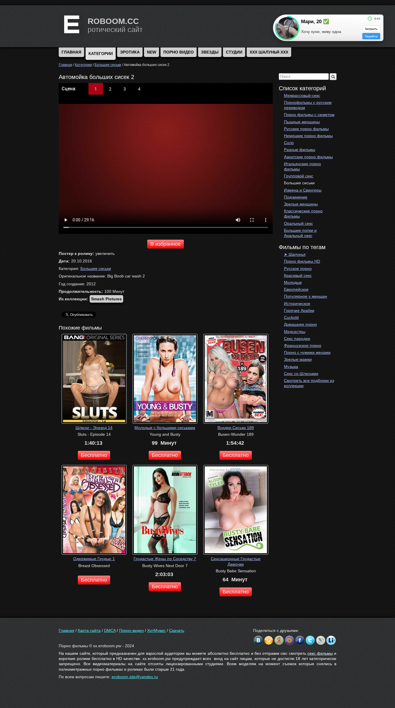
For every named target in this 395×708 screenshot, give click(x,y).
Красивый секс (298, 275)
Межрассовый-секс (302, 95)
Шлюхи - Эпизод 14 (93, 427)
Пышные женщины (302, 121)
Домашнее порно (300, 324)
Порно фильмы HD (302, 261)
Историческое (297, 303)
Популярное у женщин (305, 296)
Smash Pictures (106, 299)
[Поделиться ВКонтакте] (258, 640)
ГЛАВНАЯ (71, 52)
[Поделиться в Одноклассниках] (268, 640)
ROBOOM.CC (113, 21)
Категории (100, 53)
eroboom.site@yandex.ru (135, 676)
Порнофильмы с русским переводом (308, 105)
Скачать (176, 630)
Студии (234, 52)
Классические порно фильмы (303, 213)
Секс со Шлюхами (301, 373)
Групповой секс (298, 176)
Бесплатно (94, 455)
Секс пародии (297, 338)
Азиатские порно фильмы (308, 157)
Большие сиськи (299, 183)
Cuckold (291, 317)
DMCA (110, 630)
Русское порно (298, 268)
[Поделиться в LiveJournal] (320, 640)
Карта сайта (89, 630)
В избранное (165, 244)
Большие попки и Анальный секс (300, 233)
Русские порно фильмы (306, 128)
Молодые (293, 282)
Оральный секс (298, 223)
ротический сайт (115, 29)
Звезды (210, 52)
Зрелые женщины (301, 204)
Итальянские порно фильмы (302, 166)
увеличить (105, 253)
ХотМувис (156, 630)
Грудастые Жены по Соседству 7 (165, 558)
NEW (151, 52)
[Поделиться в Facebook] (299, 640)
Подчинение (295, 197)
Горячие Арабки (299, 310)
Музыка (291, 366)
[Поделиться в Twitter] (310, 640)
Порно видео (178, 52)
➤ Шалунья (295, 254)
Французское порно (302, 345)
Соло (289, 142)
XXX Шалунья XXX (269, 52)
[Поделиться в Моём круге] (279, 640)
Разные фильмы (299, 149)
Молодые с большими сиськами (164, 427)
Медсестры (294, 331)
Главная (66, 630)
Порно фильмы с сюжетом (309, 114)
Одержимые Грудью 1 (94, 558)
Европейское (296, 289)
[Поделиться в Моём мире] (289, 640)
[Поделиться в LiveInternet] (331, 640)
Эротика (130, 52)
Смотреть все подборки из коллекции (309, 383)
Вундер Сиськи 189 (235, 427)
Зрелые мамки (298, 359)
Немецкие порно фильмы (308, 135)
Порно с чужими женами (307, 352)
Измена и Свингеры (303, 190)
